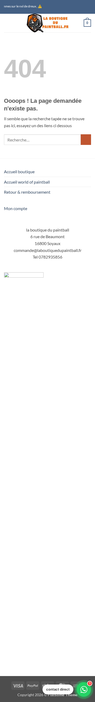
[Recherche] (78, 23)
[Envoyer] (86, 139)
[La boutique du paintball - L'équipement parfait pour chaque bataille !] (47, 23)
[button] (7, 22)
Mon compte (15, 208)
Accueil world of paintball (27, 181)
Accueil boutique (19, 171)
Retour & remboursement (27, 191)
